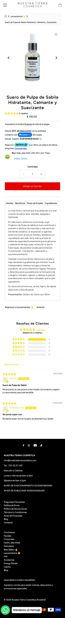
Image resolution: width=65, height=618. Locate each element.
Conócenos (9, 532)
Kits (5, 556)
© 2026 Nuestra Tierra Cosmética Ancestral (25, 599)
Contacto (8, 522)
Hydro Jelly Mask (12, 542)
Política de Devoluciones (15, 508)
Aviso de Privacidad (13, 515)
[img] (9, 374)
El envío (28, 124)
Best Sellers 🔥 (11, 549)
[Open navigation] (5, 5)
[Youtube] (35, 445)
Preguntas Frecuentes (14, 502)
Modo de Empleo (35, 203)
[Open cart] (60, 5)
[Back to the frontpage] (6, 16)
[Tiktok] (41, 445)
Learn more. (21, 158)
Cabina (7, 567)
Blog (6, 519)
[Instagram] (29, 445)
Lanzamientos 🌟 (18, 16)
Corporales (9, 539)
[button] (12, 113)
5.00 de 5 (40, 329)
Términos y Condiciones (15, 512)
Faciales (7, 536)
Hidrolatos (9, 546)
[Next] (56, 57)
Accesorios (9, 560)
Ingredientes (51, 203)
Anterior (40, 307)
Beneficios (20, 203)
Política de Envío (11, 505)
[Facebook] (23, 445)
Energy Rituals (11, 563)
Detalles (9, 203)
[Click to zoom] (56, 34)
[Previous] (8, 57)
